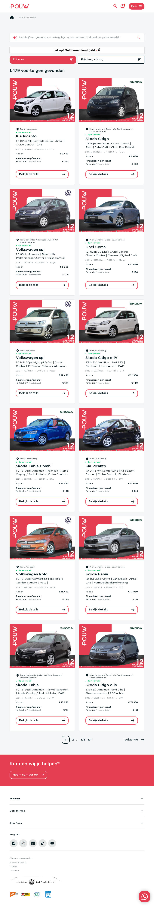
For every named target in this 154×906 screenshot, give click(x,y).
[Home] (19, 6)
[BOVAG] (25, 894)
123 (83, 739)
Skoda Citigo (97, 139)
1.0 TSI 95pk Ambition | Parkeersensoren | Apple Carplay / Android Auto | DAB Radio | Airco (42, 693)
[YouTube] (52, 843)
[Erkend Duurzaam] (37, 894)
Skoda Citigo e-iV (101, 358)
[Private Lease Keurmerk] (48, 894)
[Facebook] (14, 843)
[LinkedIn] (33, 843)
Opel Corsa (95, 247)
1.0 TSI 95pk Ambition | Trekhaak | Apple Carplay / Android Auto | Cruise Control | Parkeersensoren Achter (42, 474)
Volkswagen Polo (32, 574)
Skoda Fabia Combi (33, 466)
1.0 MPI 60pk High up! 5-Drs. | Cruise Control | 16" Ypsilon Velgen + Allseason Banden (41, 366)
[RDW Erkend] (14, 894)
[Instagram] (23, 843)
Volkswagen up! (30, 250)
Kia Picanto (26, 136)
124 (90, 739)
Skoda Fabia (96, 574)
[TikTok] (42, 843)
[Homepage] (12, 17)
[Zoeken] (138, 37)
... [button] (77, 739)
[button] (134, 740)
